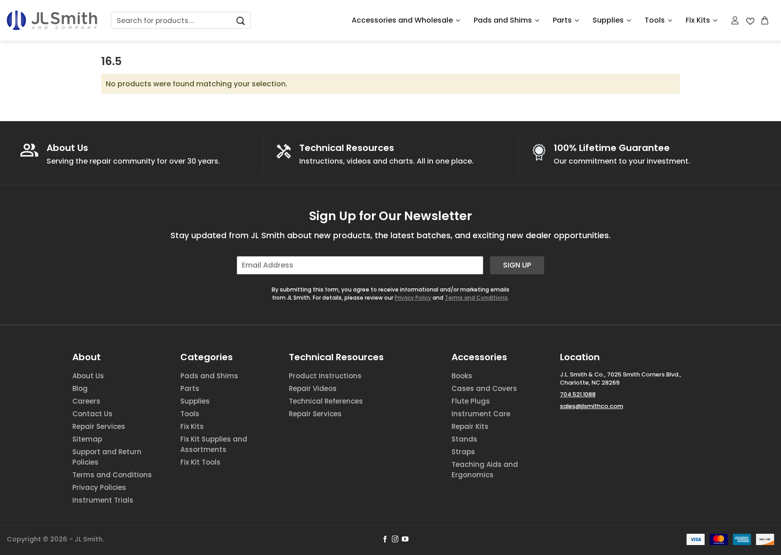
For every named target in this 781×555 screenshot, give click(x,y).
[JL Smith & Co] (52, 20)
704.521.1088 (578, 394)
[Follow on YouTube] (405, 539)
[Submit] (240, 20)
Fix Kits (698, 20)
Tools (655, 20)
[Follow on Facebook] (385, 539)
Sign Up (517, 265)
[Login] (735, 20)
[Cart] (765, 20)
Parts (562, 20)
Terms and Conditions (476, 297)
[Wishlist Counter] (750, 20)
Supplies (608, 20)
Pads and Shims (503, 20)
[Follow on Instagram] (395, 539)
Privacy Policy (413, 297)
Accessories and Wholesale (402, 20)
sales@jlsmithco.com (591, 406)
